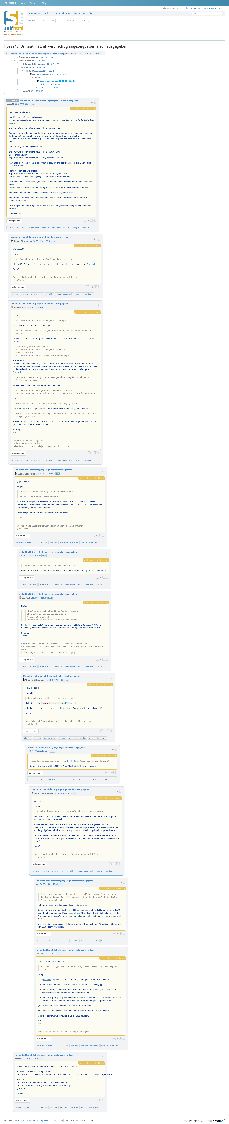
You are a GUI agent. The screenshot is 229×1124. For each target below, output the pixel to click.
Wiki (23, 3)
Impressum (45, 1120)
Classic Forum (79, 1120)
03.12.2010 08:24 (22, 104)
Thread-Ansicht (48, 21)
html (32, 104)
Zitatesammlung (69, 13)
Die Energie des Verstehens (26, 1120)
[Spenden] (20, 34)
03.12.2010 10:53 (30, 1058)
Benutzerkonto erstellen (60, 227)
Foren (55, 13)
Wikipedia (46, 1005)
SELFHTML (10, 3)
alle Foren (20, 227)
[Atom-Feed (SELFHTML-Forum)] (7, 34)
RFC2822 (47, 979)
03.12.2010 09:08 (47, 473)
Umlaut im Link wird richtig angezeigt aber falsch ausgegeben (49, 100)
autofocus (75, 913)
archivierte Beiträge (83, 21)
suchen (82, 13)
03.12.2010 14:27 (48, 953)
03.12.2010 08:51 (43, 241)
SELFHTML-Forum (34, 21)
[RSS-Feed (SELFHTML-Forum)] (13, 34)
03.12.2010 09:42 (39, 598)
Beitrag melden (14, 220)
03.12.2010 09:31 (33, 555)
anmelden (45, 227)
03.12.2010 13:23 (64, 793)
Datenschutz (57, 1120)
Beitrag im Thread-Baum (80, 227)
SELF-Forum (13, 100)
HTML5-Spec (66, 708)
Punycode (91, 264)
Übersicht (46, 13)
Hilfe (90, 13)
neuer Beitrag (34, 13)
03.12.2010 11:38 (56, 680)
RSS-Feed (70, 21)
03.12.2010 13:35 (50, 884)
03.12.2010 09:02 (31, 307)
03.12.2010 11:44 (42, 751)
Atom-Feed (60, 21)
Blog (44, 3)
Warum (24, 643)
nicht (73, 703)
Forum (33, 3)
